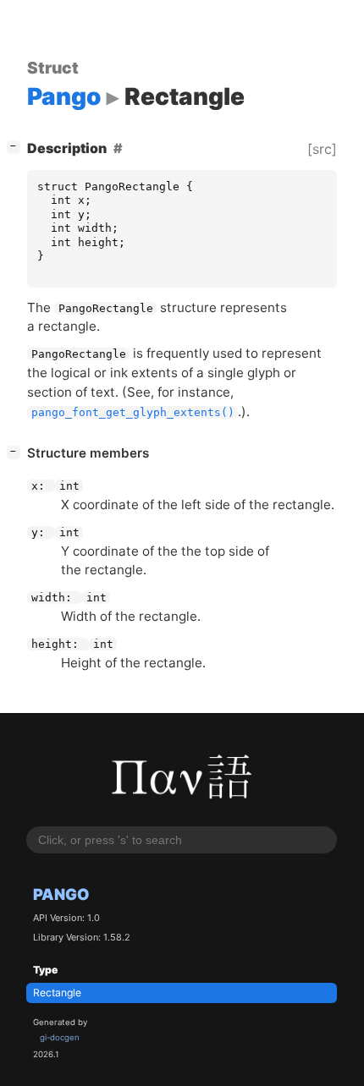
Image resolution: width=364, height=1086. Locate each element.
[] (17, 146)
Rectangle (57, 992)
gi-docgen (60, 1037)
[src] (322, 148)
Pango (61, 894)
